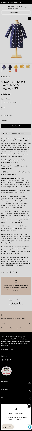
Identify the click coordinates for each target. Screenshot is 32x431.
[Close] (29, 406)
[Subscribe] (27, 424)
